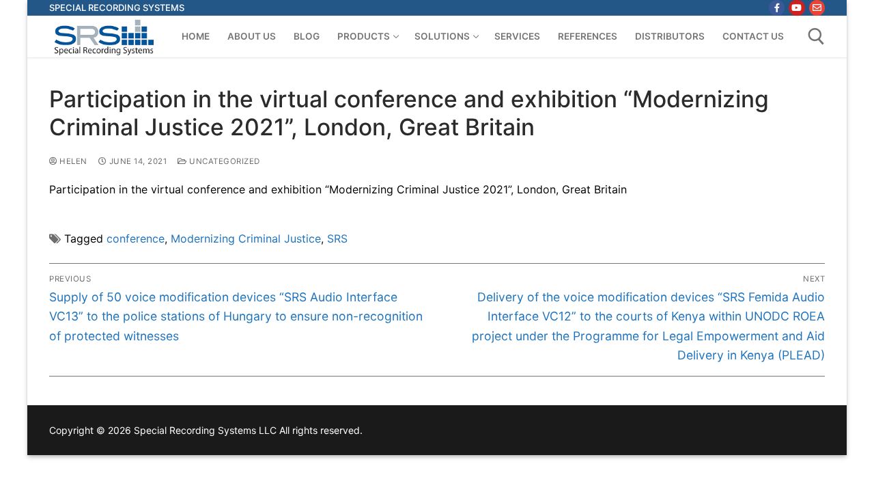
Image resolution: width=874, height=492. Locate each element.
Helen (72, 161)
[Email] (817, 8)
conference (136, 238)
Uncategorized (223, 161)
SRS (337, 238)
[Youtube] (796, 8)
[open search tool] (816, 36)
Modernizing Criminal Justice (246, 238)
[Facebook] (777, 8)
